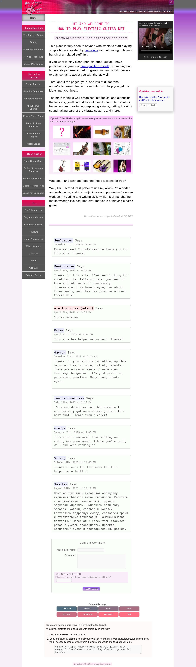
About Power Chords (33, 107)
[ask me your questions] (61, 138)
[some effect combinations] (81, 172)
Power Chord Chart (33, 116)
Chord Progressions (33, 186)
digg (108, 609)
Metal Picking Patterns (33, 125)
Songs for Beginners (33, 193)
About (33, 260)
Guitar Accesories (33, 239)
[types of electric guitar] (101, 172)
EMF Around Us (33, 210)
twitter (87, 609)
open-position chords (94, 66)
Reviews (33, 232)
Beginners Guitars (33, 217)
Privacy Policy (33, 275)
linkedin (67, 609)
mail (129, 609)
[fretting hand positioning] (81, 155)
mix (129, 614)
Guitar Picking (33, 84)
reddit (66, 614)
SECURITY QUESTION (68, 574)
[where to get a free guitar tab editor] (61, 155)
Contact (33, 268)
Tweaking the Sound (33, 49)
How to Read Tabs (33, 57)
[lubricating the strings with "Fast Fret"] (101, 138)
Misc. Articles (33, 246)
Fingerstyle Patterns (33, 178)
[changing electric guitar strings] (121, 172)
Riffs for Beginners (33, 91)
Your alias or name (65, 550)
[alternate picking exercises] (101, 155)
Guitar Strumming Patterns (33, 169)
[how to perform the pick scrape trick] (121, 138)
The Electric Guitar (33, 35)
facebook (87, 614)
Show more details (148, 105)
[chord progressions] (121, 155)
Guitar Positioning (33, 64)
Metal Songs (33, 144)
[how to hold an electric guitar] (81, 138)
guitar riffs (91, 50)
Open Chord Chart (33, 161)
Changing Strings (33, 224)
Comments (69, 555)
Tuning (33, 42)
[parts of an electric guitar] (61, 172)
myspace (108, 614)
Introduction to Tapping (33, 135)
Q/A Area (33, 253)
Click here (148, 57)
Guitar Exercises (33, 98)
